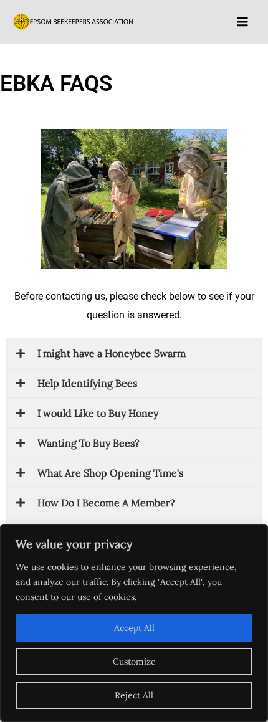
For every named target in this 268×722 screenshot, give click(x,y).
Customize (134, 661)
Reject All (134, 695)
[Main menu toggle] (242, 21)
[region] (134, 623)
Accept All (134, 628)
